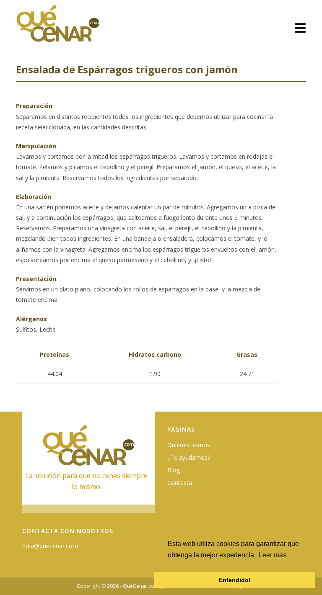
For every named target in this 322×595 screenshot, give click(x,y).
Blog (173, 470)
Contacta (179, 483)
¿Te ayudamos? (188, 457)
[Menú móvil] (300, 27)
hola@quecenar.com (50, 546)
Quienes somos (188, 445)
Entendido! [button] (235, 580)
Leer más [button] (272, 555)
